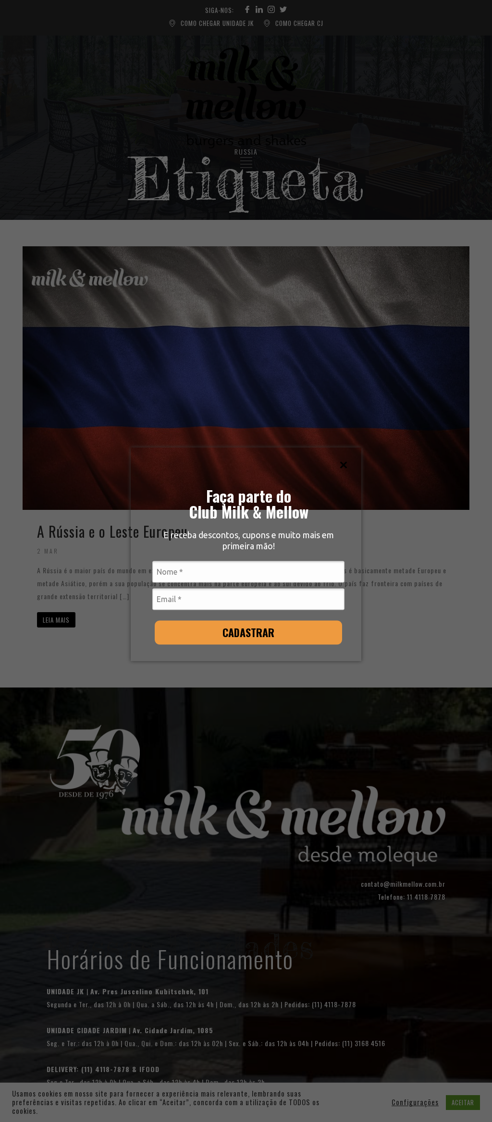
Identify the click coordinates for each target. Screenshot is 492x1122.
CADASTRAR (248, 631)
